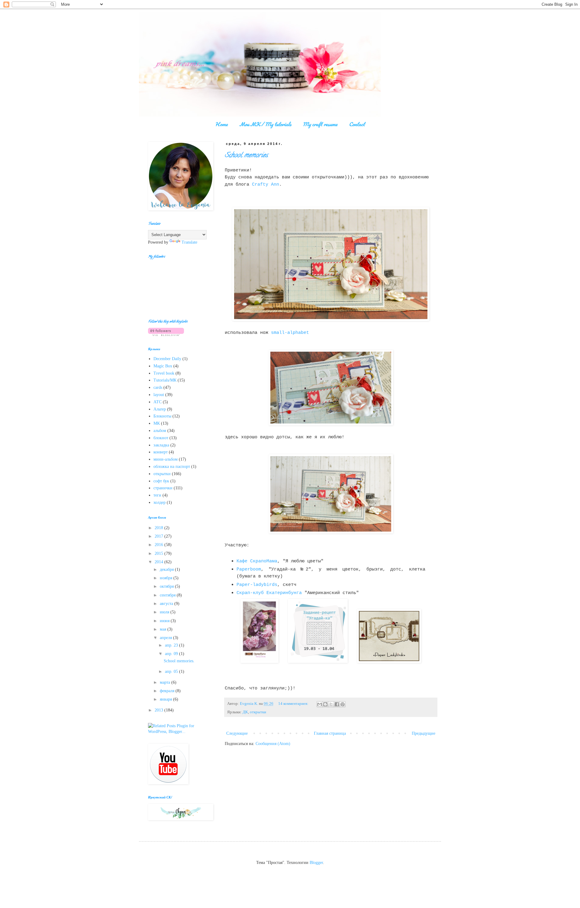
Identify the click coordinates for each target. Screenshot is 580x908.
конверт (160, 452)
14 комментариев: (293, 704)
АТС (157, 402)
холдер (159, 502)
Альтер (159, 409)
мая (163, 629)
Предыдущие (423, 733)
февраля (168, 691)
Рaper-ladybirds (257, 584)
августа (167, 603)
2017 (159, 536)
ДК (245, 712)
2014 (159, 562)
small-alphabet (290, 332)
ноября (166, 578)
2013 (159, 710)
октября (167, 586)
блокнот (160, 438)
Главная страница (330, 733)
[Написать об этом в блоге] (325, 704)
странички (162, 488)
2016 (159, 544)
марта (165, 682)
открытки (258, 712)
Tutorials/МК (164, 380)
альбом (159, 430)
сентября (168, 595)
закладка (161, 445)
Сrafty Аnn (265, 184)
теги (157, 495)
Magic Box (162, 366)
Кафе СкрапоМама (257, 561)
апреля (166, 637)
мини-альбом (165, 459)
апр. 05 (172, 671)
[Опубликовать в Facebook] (337, 704)
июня (165, 621)
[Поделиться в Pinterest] (343, 704)
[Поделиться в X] (331, 704)
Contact (357, 124)
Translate (189, 242)
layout (158, 394)
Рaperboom (249, 569)
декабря (167, 569)
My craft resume (320, 124)
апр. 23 (172, 645)
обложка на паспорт (171, 466)
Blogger (316, 862)
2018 (159, 528)
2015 (159, 553)
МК (156, 423)
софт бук (161, 481)
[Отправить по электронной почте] (320, 704)
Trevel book (163, 373)
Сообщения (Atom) (273, 743)
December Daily (167, 358)
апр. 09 (172, 653)
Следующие (237, 733)
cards (157, 387)
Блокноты (162, 416)
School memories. (247, 156)
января (166, 699)
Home (221, 124)
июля (165, 612)
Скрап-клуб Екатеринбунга (269, 593)
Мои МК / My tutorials (265, 124)
